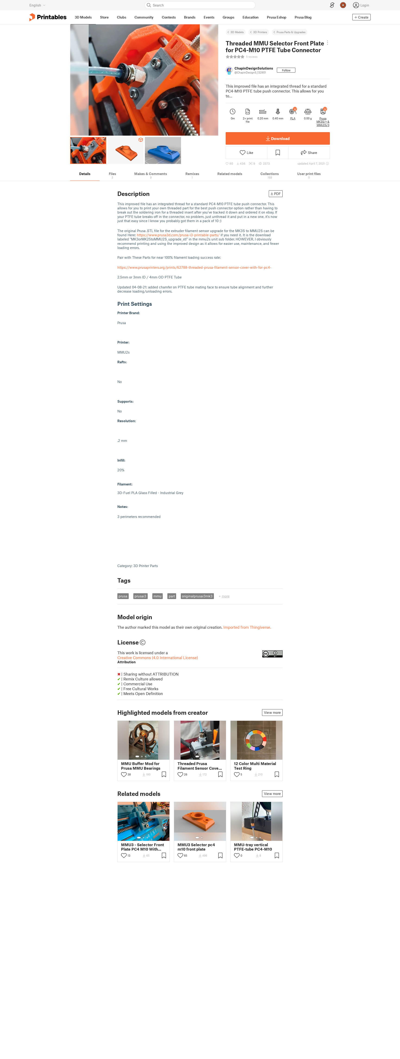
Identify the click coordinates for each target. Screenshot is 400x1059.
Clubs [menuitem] (121, 17)
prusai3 (140, 596)
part (172, 596)
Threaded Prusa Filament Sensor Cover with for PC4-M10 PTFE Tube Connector (199, 765)
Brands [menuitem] (189, 17)
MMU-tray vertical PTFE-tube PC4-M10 (253, 846)
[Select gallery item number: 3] (146, 756)
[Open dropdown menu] (327, 42)
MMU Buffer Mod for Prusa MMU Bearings (140, 765)
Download (280, 138)
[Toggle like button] (124, 774)
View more (272, 712)
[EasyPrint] (332, 5)
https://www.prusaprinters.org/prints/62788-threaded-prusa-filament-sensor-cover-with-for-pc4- (194, 267)
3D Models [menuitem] (83, 17)
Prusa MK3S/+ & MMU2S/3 (322, 122)
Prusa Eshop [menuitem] (276, 17)
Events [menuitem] (209, 17)
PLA (292, 118)
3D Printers (260, 32)
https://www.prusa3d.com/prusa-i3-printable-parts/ (178, 235)
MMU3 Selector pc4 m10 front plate (196, 846)
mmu (157, 596)
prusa (123, 596)
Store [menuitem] (104, 17)
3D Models (237, 32)
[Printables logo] (47, 17)
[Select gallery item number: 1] (137, 756)
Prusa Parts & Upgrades (291, 32)
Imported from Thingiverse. (247, 627)
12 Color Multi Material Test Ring (255, 765)
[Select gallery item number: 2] (142, 756)
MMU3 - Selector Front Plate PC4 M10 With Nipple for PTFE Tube (142, 846)
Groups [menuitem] (228, 17)
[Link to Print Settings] (155, 303)
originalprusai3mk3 (197, 596)
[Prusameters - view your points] (343, 5)
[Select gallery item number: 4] (149, 756)
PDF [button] (277, 193)
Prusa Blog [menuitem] (303, 17)
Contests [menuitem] (169, 17)
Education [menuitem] (251, 17)
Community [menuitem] (143, 17)
